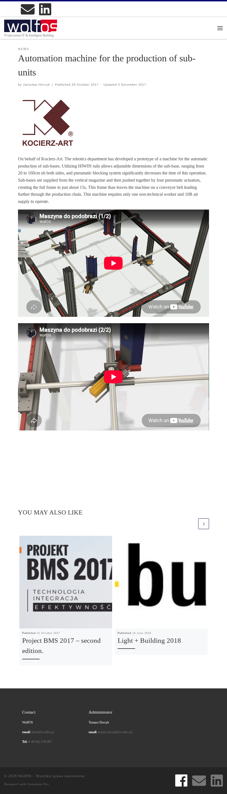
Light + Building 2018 (149, 640)
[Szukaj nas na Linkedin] (45, 9)
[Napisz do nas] (28, 9)
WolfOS (25, 776)
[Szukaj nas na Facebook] (10, 9)
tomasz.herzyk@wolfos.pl (115, 732)
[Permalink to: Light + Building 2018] (161, 582)
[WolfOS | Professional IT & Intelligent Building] (30, 25)
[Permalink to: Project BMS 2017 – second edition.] (65, 582)
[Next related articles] (203, 523)
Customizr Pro (38, 784)
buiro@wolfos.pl (43, 732)
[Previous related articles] (192, 523)
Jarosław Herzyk (36, 84)
